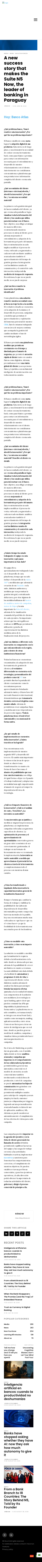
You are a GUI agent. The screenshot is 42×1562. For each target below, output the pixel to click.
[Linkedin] (6, 1233)
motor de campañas (22, 603)
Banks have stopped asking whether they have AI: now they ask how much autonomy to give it (18, 1444)
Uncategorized (21, 53)
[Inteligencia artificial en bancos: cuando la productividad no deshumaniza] (18, 1370)
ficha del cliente (22, 609)
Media (6, 53)
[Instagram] (4, 1535)
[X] (17, 1233)
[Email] (11, 1233)
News (12, 53)
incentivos (8, 1158)
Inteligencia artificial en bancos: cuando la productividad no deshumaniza (18, 1391)
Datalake (20, 585)
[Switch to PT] (39, 1555)
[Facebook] (27, 1233)
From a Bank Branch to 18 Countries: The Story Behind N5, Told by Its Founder (17, 1283)
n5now (7, 106)
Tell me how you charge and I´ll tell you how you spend (10, 1353)
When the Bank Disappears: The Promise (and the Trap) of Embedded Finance (18, 1297)
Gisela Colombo (11, 1403)
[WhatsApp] (22, 1233)
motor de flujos (10, 606)
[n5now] (9, 1216)
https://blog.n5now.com (22, 1218)
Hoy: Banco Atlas (16, 117)
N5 (21, 677)
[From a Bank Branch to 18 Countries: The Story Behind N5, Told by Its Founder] (18, 1474)
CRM (6, 325)
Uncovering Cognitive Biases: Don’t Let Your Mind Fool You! (27, 1353)
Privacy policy (7, 1549)
